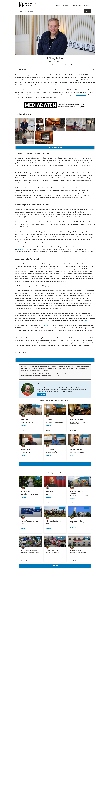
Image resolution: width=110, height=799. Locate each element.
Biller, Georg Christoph (76, 419)
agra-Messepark (45, 325)
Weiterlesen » (24, 425)
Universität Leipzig (81, 95)
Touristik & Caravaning (52, 551)
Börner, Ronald (50, 449)
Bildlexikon (65, 5)
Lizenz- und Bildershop (76, 5)
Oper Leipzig (88, 320)
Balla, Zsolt (49, 419)
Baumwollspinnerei (24, 249)
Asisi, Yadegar (25, 419)
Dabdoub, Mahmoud (76, 449)
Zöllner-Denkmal (26, 491)
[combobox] (51, 11)
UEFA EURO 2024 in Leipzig (29, 551)
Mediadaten (86, 5)
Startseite (58, 5)
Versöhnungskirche (76, 521)
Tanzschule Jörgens (76, 551)
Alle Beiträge (41, 394)
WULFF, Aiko (49, 491)
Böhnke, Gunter (25, 449)
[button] (93, 69)
